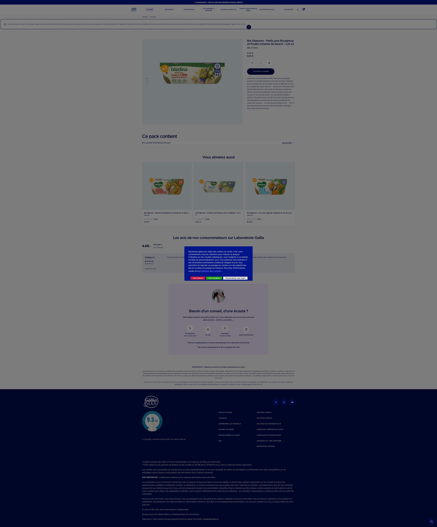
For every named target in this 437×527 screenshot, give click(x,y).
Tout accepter (214, 278)
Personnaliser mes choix (235, 278)
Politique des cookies (210, 271)
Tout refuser (198, 278)
